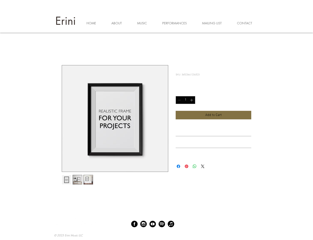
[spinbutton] (185, 100)
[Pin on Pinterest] (186, 166)
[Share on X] (202, 166)
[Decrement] (179, 100)
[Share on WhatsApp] (194, 166)
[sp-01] (161, 224)
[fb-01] (134, 224)
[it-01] (171, 224)
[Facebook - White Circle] (60, 221)
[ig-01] (143, 224)
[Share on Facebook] (178, 166)
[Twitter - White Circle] (83, 221)
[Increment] (192, 100)
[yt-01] (152, 224)
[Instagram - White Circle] (72, 221)
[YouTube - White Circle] (95, 221)
